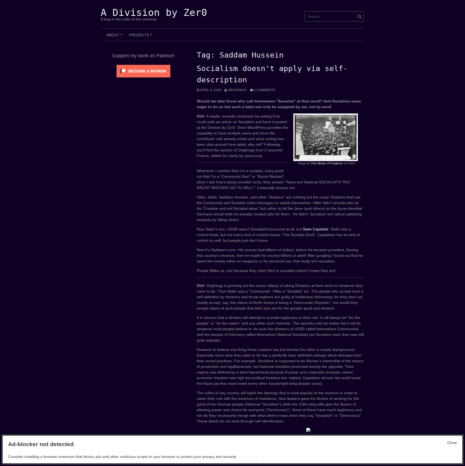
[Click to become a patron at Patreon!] (143, 71)
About (115, 37)
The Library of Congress (327, 163)
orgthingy (237, 90)
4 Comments (264, 90)
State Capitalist (315, 229)
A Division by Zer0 (154, 12)
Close (452, 442)
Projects (141, 37)
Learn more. (248, 456)
